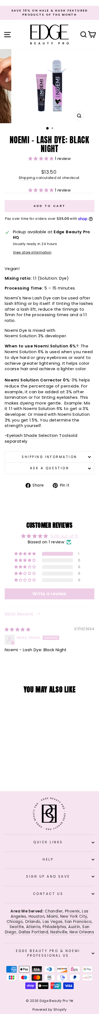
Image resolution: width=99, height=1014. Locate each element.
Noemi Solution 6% (55, 346)
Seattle (17, 926)
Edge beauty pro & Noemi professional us (48, 953)
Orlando (33, 921)
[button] (41, 158)
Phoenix (72, 911)
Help (48, 859)
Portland (40, 932)
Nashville (58, 932)
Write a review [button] (49, 594)
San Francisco (78, 921)
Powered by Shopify (49, 1009)
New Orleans (82, 932)
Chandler (54, 911)
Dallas (25, 932)
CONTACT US (48, 894)
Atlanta (33, 926)
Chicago (15, 921)
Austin (74, 926)
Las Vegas (52, 921)
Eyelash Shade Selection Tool (37, 435)
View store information (32, 252)
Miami (52, 916)
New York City (73, 916)
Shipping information (49, 457)
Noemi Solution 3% (24, 336)
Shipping (27, 177)
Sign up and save (48, 876)
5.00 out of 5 (64, 536)
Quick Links (48, 842)
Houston (37, 916)
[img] (17, 629)
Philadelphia (54, 926)
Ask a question (49, 468)
